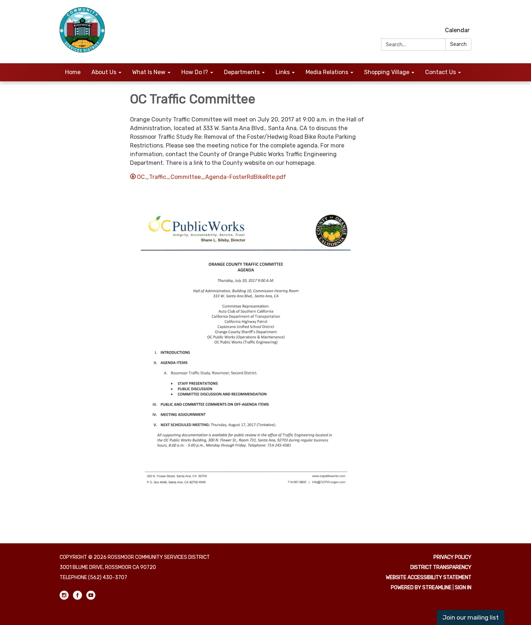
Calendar (457, 30)
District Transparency (440, 567)
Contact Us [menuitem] (440, 72)
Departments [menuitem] (242, 72)
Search (458, 44)
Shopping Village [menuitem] (386, 72)
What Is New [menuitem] (148, 72)
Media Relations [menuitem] (327, 72)
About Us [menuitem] (103, 72)
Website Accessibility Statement (428, 577)
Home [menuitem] (73, 72)
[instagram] (440, 14)
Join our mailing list (470, 617)
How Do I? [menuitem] (194, 72)
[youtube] (466, 14)
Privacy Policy (452, 557)
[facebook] (453, 14)
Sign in (463, 588)
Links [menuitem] (283, 72)
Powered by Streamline (421, 588)
